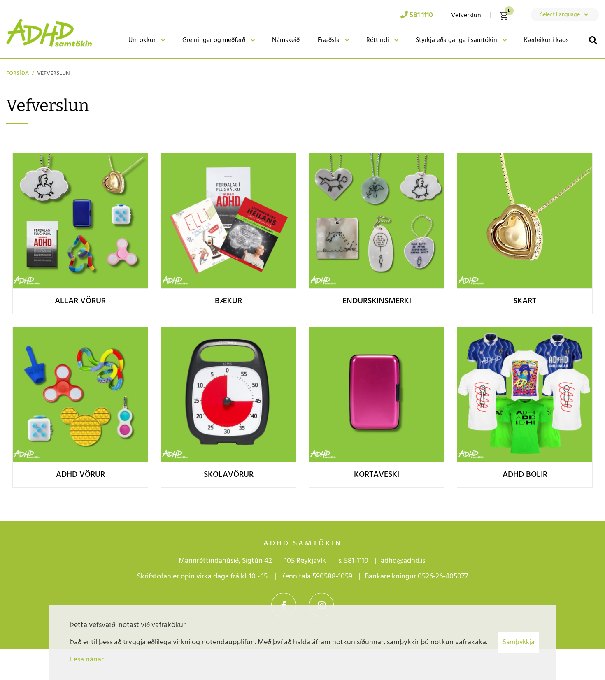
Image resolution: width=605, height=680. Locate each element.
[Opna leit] (593, 40)
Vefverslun (53, 73)
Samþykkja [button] (518, 642)
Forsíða (17, 73)
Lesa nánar (87, 660)
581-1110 (356, 561)
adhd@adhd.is (404, 561)
